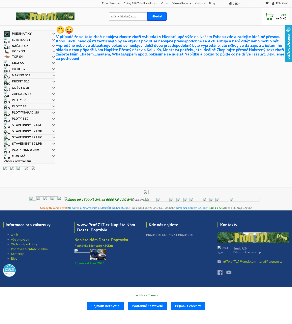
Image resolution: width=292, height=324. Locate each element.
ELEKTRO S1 (21, 40)
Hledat (157, 16)
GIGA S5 (18, 63)
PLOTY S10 (20, 119)
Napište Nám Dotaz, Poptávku (101, 240)
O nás (164, 3)
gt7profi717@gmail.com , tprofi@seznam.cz (252, 262)
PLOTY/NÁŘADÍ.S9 (25, 113)
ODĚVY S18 (20, 88)
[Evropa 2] (20, 169)
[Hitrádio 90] (13, 169)
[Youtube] (230, 273)
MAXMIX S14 (21, 75)
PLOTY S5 (19, 100)
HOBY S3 (18, 51)
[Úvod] (45, 16)
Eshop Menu (109, 3)
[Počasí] (34, 169)
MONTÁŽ (18, 156)
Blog (212, 3)
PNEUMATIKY (22, 34)
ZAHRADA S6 (21, 94)
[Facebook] (222, 273)
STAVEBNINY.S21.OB (27, 131)
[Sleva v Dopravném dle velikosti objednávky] (98, 199)
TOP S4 (17, 57)
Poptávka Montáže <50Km (29, 249)
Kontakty (200, 3)
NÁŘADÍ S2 (20, 46)
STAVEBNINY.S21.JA (26, 125)
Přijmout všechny (188, 306)
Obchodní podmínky (24, 244)
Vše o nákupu (180, 3)
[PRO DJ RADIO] (27, 169)
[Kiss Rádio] (6, 169)
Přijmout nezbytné (105, 306)
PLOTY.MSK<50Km (25, 150)
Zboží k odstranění (17, 161)
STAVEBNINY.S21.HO (27, 137)
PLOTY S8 (19, 106)
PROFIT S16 (20, 81)
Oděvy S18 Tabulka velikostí (140, 3)
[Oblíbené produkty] (267, 4)
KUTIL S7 (18, 69)
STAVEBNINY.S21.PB (27, 144)
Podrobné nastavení (147, 306)
